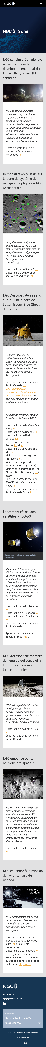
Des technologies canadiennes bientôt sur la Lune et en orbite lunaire (21, 392)
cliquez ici (25, 964)
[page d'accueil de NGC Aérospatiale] (9, 3)
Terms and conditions (23, 1037)
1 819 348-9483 (9, 995)
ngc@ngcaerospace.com (12, 999)
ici (20, 154)
